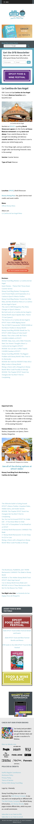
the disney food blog (17, 11)
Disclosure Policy (7, 775)
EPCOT (11, 191)
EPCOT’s (13, 126)
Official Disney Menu (8, 206)
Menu (7, 2)
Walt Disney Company (18, 796)
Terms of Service (7, 780)
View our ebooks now (9, 744)
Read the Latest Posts (10, 43)
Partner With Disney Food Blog (12, 783)
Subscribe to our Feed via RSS (12, 814)
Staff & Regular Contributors (11, 772)
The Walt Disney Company (10, 801)
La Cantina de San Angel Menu (12, 213)
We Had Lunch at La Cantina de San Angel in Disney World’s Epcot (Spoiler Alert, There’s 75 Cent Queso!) (16, 314)
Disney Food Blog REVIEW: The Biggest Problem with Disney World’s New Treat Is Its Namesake (16, 356)
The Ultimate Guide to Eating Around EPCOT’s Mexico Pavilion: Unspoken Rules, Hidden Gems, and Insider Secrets (16, 506)
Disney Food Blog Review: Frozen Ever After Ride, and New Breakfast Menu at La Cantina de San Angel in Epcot (17, 301)
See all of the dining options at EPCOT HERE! (17, 467)
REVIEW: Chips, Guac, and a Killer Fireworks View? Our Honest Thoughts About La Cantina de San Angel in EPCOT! (16, 343)
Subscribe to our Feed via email (12, 817)
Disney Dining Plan (8, 196)
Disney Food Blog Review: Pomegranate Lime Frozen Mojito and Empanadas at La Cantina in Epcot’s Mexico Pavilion (16, 294)
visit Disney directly (17, 804)
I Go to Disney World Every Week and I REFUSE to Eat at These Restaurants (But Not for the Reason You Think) (16, 585)
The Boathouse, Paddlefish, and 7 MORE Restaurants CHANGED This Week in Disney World (16, 572)
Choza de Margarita (13, 596)
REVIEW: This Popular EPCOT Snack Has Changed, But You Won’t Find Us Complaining (15, 374)
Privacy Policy (6, 778)
